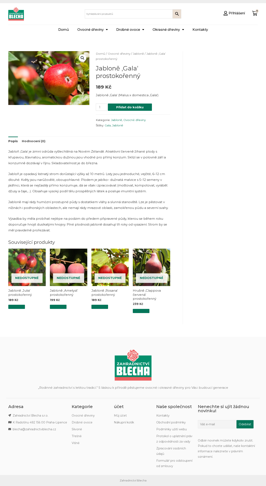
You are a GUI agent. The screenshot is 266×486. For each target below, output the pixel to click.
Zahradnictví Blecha (133, 480)
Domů (63, 30)
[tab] (13, 141)
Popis (13, 141)
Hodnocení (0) (33, 141)
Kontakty (200, 30)
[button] (234, 13)
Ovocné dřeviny (90, 30)
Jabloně (138, 53)
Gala (108, 125)
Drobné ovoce (128, 30)
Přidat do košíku (130, 107)
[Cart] (254, 13)
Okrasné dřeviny (166, 30)
